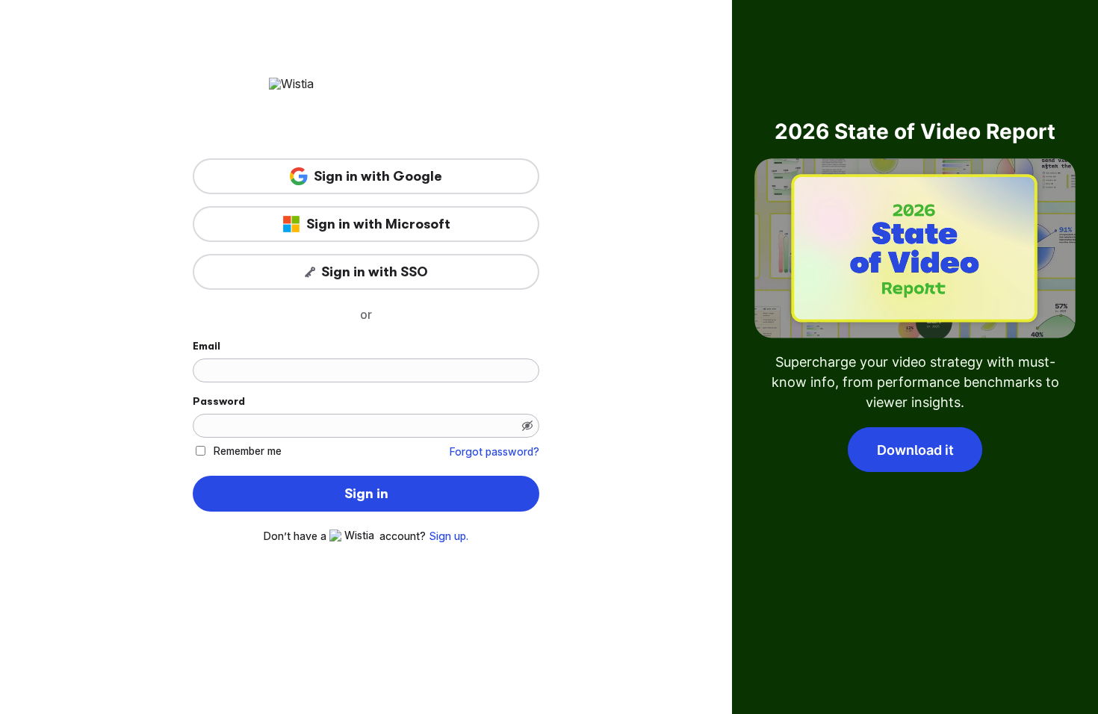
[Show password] (527, 426)
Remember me (248, 450)
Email (206, 346)
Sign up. (448, 536)
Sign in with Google (378, 176)
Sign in (366, 493)
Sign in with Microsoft (378, 224)
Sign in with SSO (374, 271)
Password (219, 401)
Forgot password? (494, 452)
